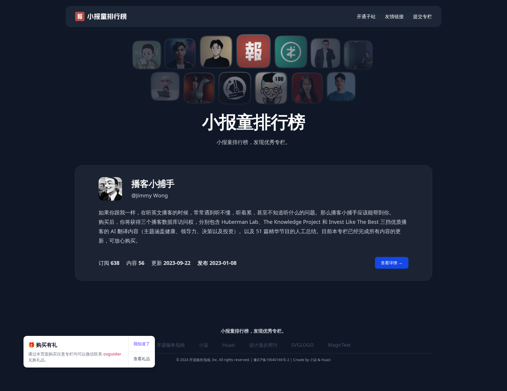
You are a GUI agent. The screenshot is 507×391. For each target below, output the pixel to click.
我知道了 (141, 343)
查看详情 (392, 262)
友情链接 (394, 16)
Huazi (228, 345)
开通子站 (366, 16)
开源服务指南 (171, 345)
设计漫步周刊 (263, 345)
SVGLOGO (302, 345)
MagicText (339, 345)
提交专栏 (422, 16)
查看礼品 (141, 358)
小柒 (203, 345)
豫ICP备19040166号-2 (271, 359)
